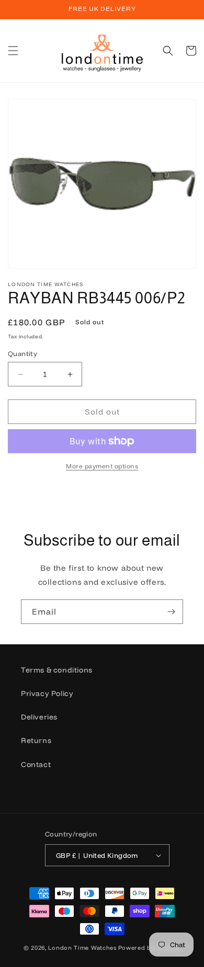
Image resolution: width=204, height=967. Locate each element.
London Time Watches (82, 947)
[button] (13, 50)
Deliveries (39, 717)
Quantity (22, 353)
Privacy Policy (47, 693)
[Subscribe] (171, 611)
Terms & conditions (57, 670)
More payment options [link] (102, 466)
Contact (36, 764)
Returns (36, 740)
